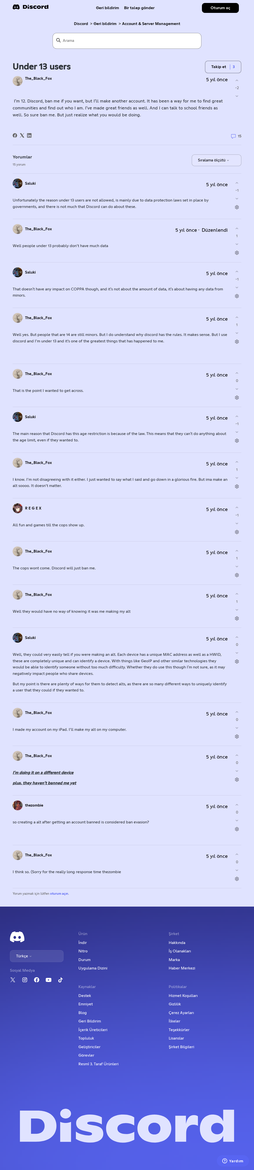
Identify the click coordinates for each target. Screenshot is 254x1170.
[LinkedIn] (29, 135)
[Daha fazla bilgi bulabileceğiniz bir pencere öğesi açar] (233, 1161)
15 (239, 136)
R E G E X (33, 508)
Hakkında (177, 943)
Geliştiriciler (89, 1047)
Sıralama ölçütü (212, 160)
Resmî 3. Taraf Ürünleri (98, 1064)
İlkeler (174, 1021)
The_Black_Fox (38, 78)
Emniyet (85, 1004)
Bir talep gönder (139, 8)
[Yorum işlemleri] (237, 207)
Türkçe (22, 956)
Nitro (83, 951)
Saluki (30, 183)
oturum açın (59, 893)
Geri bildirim (107, 8)
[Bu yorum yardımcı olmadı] (237, 198)
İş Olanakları (180, 951)
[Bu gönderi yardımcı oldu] (237, 80)
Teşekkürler (179, 1030)
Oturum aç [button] (220, 8)
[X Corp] (22, 135)
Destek (84, 996)
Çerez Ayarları (181, 1013)
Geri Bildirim (89, 1021)
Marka (174, 960)
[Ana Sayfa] (30, 8)
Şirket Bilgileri (181, 1047)
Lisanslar (176, 1038)
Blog (82, 1013)
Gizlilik (175, 1004)
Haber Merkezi (182, 968)
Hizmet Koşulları (183, 996)
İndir (82, 943)
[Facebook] (15, 135)
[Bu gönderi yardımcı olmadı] (237, 96)
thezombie (34, 805)
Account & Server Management (151, 24)
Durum (84, 960)
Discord (81, 24)
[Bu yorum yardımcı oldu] (237, 182)
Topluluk (86, 1038)
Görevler (86, 1055)
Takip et (218, 67)
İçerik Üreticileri (92, 1030)
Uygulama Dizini (92, 968)
